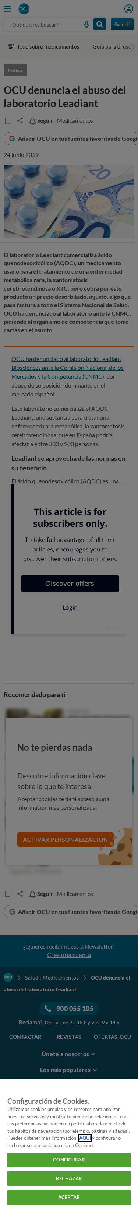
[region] (69, 1144)
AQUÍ (85, 1138)
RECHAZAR (69, 1178)
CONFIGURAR (69, 1160)
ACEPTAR (69, 1197)
